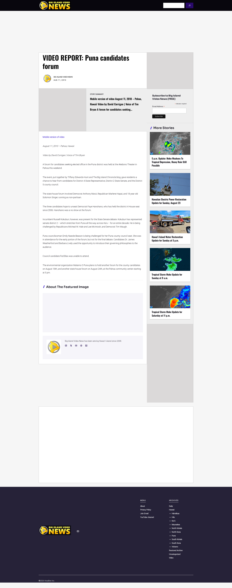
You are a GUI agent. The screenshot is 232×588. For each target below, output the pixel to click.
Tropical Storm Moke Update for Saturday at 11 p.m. (167, 313)
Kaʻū (173, 521)
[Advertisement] (116, 32)
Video (171, 558)
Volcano (175, 547)
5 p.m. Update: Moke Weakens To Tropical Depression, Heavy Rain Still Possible (169, 162)
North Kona (176, 532)
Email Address (158, 106)
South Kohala (177, 539)
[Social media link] (66, 345)
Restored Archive (176, 550)
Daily (171, 506)
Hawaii (171, 510)
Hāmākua (175, 513)
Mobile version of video (53, 137)
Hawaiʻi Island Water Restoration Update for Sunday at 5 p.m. (167, 238)
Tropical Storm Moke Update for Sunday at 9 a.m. (167, 276)
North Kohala (177, 528)
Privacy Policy (145, 510)
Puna (174, 536)
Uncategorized (174, 554)
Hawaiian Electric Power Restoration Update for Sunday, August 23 (169, 201)
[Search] (189, 5)
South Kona (176, 543)
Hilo (173, 517)
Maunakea (176, 525)
